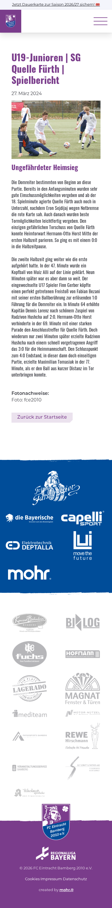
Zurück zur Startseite (42, 417)
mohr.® (66, 890)
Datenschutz (75, 879)
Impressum (51, 879)
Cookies (32, 879)
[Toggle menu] (100, 21)
